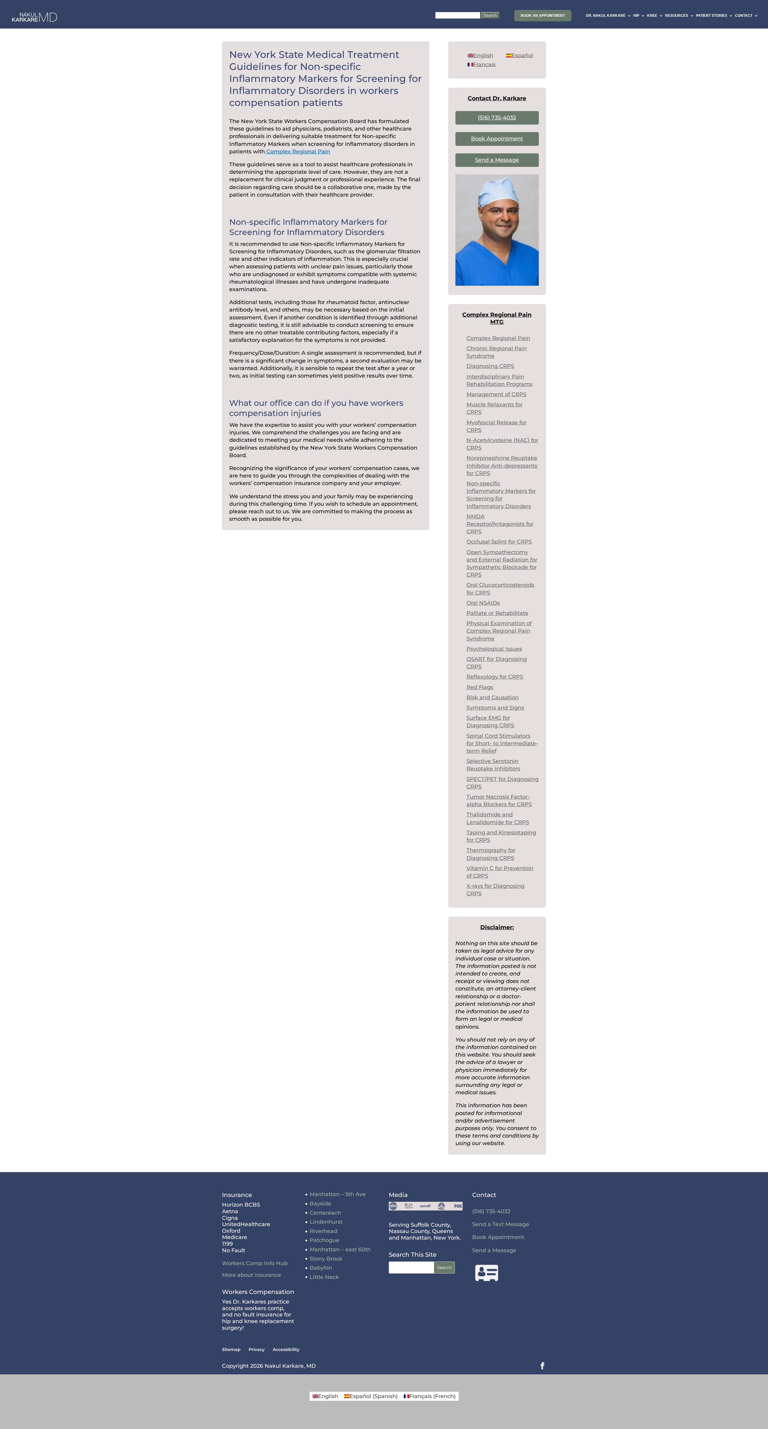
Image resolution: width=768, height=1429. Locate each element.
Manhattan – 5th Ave (338, 1194)
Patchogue (324, 1240)
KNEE (652, 16)
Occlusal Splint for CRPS (499, 541)
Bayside (320, 1203)
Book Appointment (497, 138)
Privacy (257, 1349)
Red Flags (479, 687)
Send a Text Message (500, 1224)
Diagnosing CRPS (490, 366)
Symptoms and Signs (495, 707)
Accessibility (286, 1349)
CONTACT (743, 16)
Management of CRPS (496, 394)
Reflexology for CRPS (494, 677)
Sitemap (231, 1349)
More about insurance (251, 1275)
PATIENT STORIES (711, 16)
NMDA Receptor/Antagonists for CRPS (499, 524)
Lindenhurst (326, 1222)
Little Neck (324, 1277)
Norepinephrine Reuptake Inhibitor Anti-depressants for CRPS (501, 465)
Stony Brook (326, 1259)
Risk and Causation (492, 697)
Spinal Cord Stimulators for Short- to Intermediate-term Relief (502, 743)
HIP (636, 16)
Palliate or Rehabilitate (497, 613)
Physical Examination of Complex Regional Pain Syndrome (499, 631)
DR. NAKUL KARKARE (606, 16)
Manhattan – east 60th (340, 1249)
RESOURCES (676, 16)
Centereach (325, 1213)
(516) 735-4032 (497, 117)
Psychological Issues (494, 649)
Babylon (321, 1268)
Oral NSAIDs (483, 603)
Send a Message (497, 160)
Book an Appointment (543, 16)
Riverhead (323, 1231)
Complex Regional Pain (297, 151)
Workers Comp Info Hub (255, 1263)
